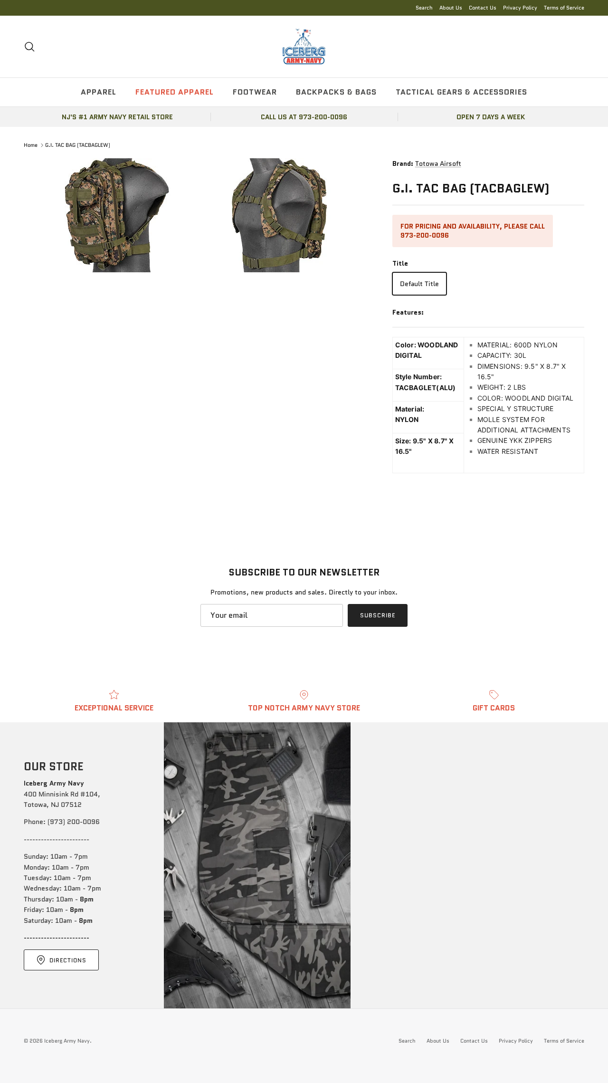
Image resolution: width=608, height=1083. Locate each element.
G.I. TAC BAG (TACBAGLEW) (77, 145)
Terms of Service (564, 7)
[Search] (29, 46)
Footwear (255, 91)
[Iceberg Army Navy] (304, 46)
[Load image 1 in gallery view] (197, 215)
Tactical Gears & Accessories (461, 91)
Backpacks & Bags (336, 91)
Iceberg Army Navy (67, 1041)
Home (31, 145)
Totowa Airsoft (438, 163)
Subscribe (377, 615)
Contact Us (482, 7)
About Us (450, 7)
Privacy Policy (520, 7)
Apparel (98, 91)
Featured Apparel (174, 91)
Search (424, 7)
